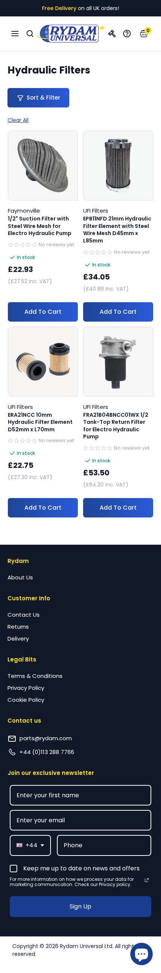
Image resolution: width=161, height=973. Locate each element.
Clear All (17, 120)
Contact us (24, 721)
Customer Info (28, 598)
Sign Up (80, 906)
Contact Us (23, 615)
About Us (20, 577)
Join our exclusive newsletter (50, 773)
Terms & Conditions (35, 676)
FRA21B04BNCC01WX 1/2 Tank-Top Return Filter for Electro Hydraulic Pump (115, 426)
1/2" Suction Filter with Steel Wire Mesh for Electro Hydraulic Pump (40, 226)
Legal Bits (21, 659)
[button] (144, 33)
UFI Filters (95, 211)
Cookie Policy (25, 700)
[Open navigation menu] (14, 33)
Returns (18, 627)
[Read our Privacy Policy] (146, 880)
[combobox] (30, 845)
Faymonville (24, 211)
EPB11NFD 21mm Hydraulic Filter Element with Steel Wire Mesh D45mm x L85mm (117, 229)
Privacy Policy (25, 688)
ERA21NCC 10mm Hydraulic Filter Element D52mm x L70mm (40, 422)
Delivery (18, 638)
